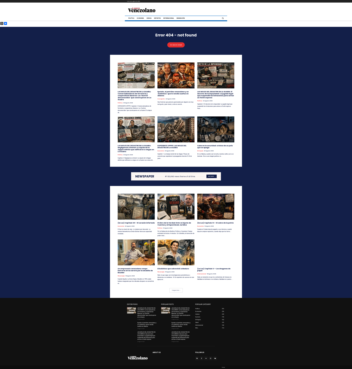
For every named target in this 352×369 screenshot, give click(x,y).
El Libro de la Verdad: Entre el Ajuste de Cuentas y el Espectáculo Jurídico (174, 224)
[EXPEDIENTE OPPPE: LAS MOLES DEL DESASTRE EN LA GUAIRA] (176, 129)
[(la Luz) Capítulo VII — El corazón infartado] (136, 207)
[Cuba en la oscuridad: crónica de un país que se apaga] (215, 129)
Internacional (201, 274)
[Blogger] (197, 358)
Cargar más (175, 290)
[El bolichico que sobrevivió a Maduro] (176, 252)
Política (120, 103)
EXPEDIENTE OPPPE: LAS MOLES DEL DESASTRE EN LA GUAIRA (171, 146)
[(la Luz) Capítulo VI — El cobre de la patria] (215, 207)
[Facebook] (201, 358)
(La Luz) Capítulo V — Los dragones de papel (213, 269)
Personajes (121, 276)
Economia (160, 151)
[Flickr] (206, 358)
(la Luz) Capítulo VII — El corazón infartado (136, 223)
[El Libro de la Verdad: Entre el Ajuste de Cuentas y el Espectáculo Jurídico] (176, 207)
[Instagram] (210, 358)
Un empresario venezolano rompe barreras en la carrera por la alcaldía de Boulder (135, 270)
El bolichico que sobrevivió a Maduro (173, 268)
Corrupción (161, 99)
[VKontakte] (215, 358)
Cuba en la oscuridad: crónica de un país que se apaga (215, 146)
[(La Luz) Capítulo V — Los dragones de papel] (215, 252)
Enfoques (200, 151)
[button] (223, 18)
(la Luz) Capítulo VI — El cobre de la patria (215, 223)
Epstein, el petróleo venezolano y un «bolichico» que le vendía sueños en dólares (173, 94)
